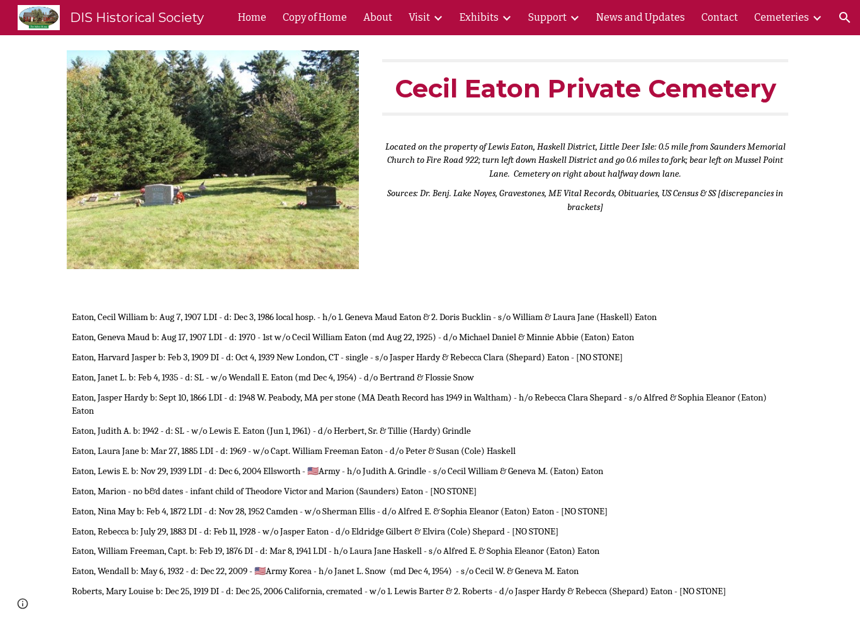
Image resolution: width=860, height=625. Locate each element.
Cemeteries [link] (781, 17)
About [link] (377, 17)
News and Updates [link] (640, 17)
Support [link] (547, 17)
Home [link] (252, 17)
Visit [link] (419, 17)
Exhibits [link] (479, 17)
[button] (845, 18)
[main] (585, 87)
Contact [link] (719, 17)
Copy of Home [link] (315, 17)
